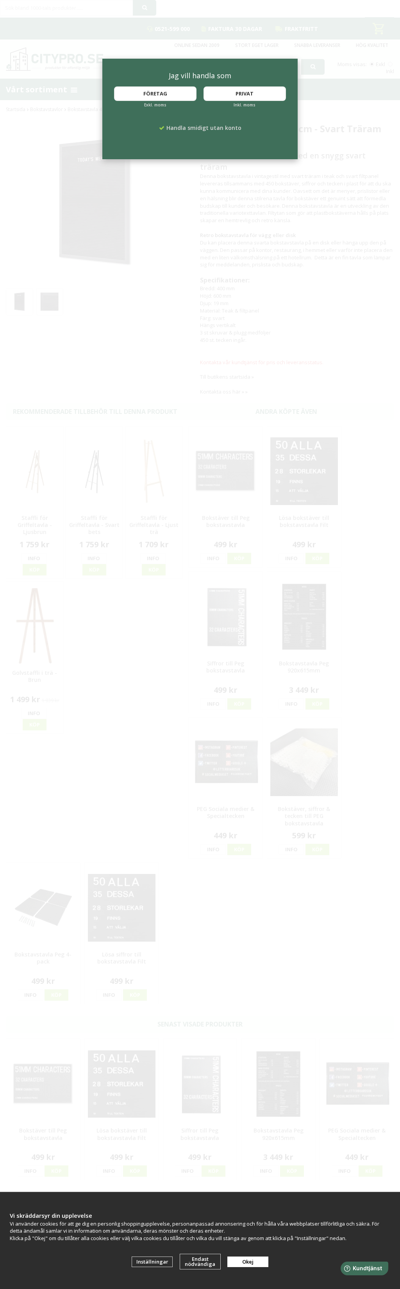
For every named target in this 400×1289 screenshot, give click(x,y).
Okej (248, 1261)
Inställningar (152, 1261)
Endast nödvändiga (200, 1261)
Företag (155, 93)
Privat (245, 93)
